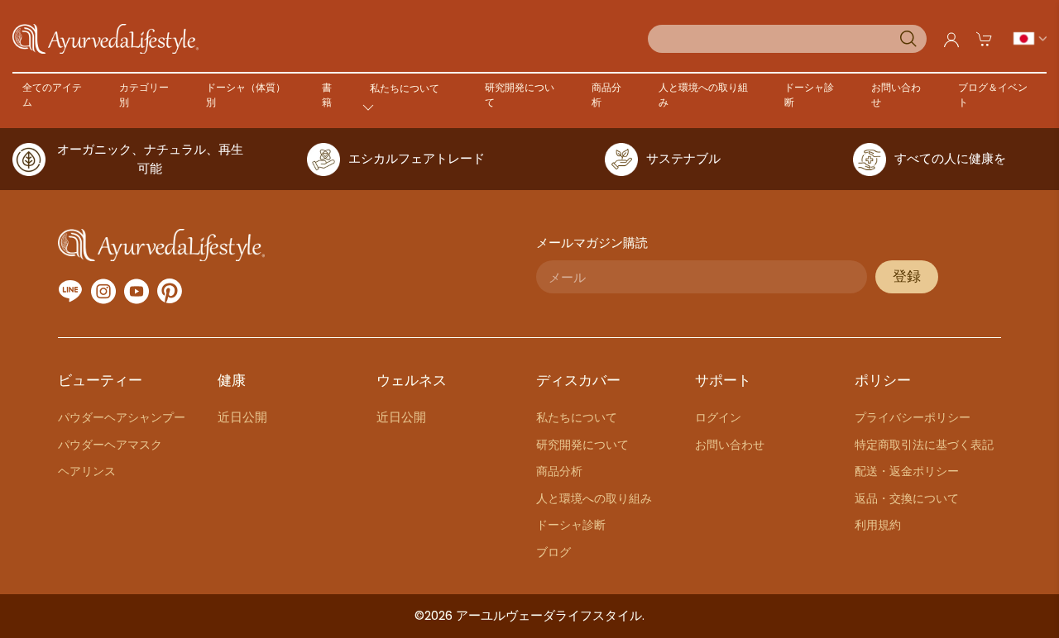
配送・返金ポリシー (907, 471)
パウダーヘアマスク (110, 444)
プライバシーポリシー (912, 417)
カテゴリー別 (144, 94)
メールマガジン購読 (592, 242)
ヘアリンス (87, 471)
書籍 (327, 94)
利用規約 (878, 525)
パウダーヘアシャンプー (121, 417)
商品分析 (606, 94)
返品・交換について (907, 498)
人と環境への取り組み (703, 94)
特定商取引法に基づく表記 (924, 444)
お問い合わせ (896, 94)
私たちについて (576, 417)
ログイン (718, 417)
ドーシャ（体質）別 (245, 94)
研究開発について (519, 94)
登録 (907, 276)
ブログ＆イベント (993, 94)
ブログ (553, 552)
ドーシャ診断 (809, 94)
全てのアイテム (52, 94)
